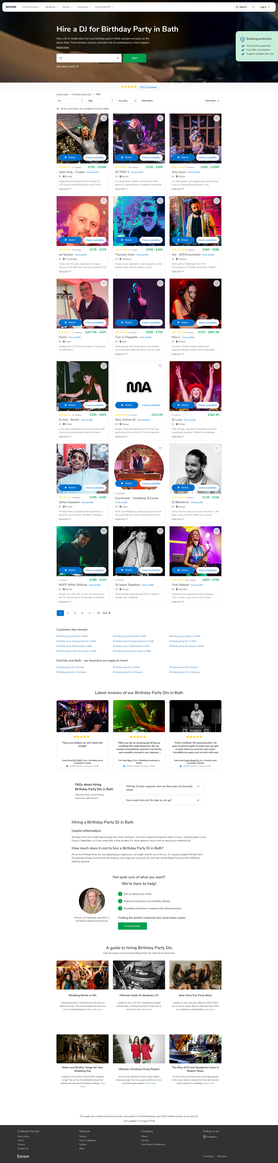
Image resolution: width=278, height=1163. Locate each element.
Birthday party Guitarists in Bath (129, 636)
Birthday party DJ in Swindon (71, 672)
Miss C (131, 760)
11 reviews (77, 332)
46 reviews (77, 250)
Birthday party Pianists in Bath (72, 636)
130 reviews (190, 580)
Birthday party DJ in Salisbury (184, 672)
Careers (145, 1140)
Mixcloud (221, 1156)
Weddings (50, 7)
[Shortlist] (253, 7)
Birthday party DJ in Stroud (183, 667)
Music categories (88, 1140)
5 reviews (132, 332)
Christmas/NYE (103, 7)
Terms (20, 1140)
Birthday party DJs (82, 94)
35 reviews (133, 167)
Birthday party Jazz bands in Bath (186, 646)
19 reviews (120, 493)
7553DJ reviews (148, 87)
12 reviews (77, 415)
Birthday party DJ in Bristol (70, 667)
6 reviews (176, 415)
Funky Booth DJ (191, 760)
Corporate (82, 7)
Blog (81, 1148)
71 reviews (77, 167)
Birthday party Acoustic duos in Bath (132, 651)
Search (243, 7)
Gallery (83, 1144)
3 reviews (132, 415)
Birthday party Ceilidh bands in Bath (131, 646)
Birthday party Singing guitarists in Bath (133, 641)
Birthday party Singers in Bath (184, 636)
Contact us (22, 1148)
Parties (66, 7)
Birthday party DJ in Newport (128, 672)
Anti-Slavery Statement (153, 1144)
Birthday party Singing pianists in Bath (76, 641)
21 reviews (190, 250)
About (144, 1136)
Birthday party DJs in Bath (182, 641)
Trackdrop (208, 1156)
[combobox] (70, 100)
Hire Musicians (30, 7)
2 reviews (63, 580)
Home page (62, 94)
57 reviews (190, 167)
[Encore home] (11, 7)
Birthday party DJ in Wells (126, 667)
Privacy (21, 1144)
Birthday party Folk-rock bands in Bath (76, 651)
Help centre (23, 1136)
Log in (263, 7)
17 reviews (133, 250)
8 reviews (189, 332)
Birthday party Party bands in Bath (74, 646)
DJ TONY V (78, 760)
